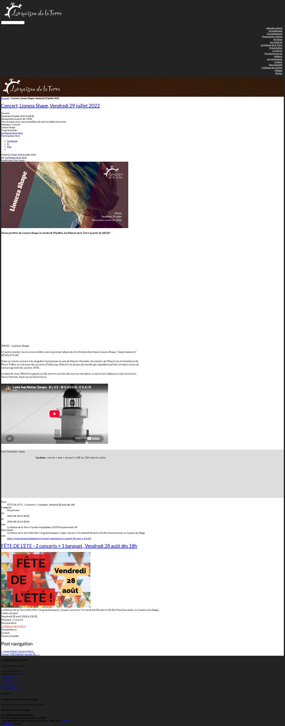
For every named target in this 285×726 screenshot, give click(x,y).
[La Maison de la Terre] (33, 19)
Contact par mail (9, 679)
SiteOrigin (8, 723)
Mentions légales (10, 687)
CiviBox (65, 720)
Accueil (5, 98)
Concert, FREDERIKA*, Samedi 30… (20, 654)
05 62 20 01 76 (8, 676)
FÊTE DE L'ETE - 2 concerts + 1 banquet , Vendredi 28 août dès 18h (69, 546)
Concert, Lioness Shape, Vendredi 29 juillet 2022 (50, 105)
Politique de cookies (272, 67)
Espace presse (8, 684)
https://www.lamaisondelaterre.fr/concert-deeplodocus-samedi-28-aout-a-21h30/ (49, 538)
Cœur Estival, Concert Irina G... (17, 651)
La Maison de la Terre (12, 133)
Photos (278, 73)
